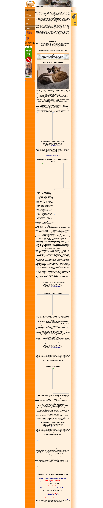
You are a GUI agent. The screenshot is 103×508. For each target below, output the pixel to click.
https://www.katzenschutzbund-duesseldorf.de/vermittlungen (52, 482)
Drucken (53, 505)
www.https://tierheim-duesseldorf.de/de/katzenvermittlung (53, 499)
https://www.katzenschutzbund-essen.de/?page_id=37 (53, 478)
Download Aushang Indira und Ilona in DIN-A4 (53, 155)
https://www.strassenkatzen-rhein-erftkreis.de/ (52, 488)
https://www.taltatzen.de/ (52, 494)
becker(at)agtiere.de (56, 145)
